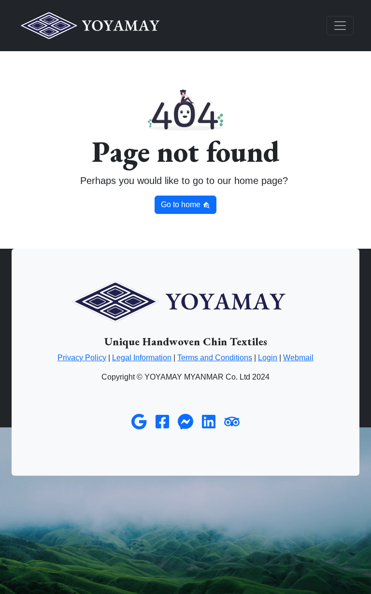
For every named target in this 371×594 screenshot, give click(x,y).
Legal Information (141, 358)
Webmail (298, 358)
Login (267, 358)
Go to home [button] (181, 204)
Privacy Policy (81, 358)
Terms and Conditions (214, 358)
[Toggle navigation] (340, 25)
